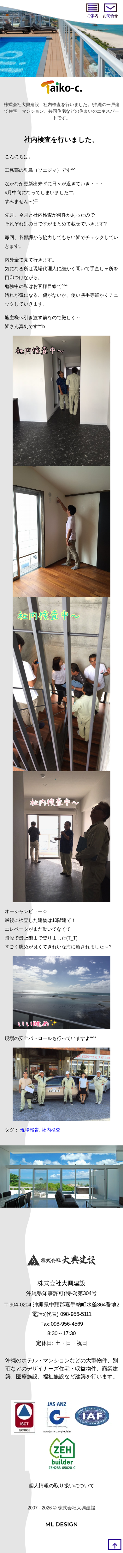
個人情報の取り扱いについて (61, 1485)
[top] (114, 1544)
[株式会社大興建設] (61, 1261)
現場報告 (29, 1129)
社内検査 (51, 1129)
